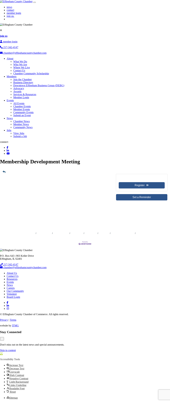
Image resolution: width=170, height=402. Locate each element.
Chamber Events (22, 106)
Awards (17, 91)
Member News (21, 124)
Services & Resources (24, 94)
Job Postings (91, 233)
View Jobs (18, 133)
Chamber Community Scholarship (31, 73)
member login (14, 13)
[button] (1, 353)
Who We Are (20, 64)
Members (11, 76)
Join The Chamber (144, 233)
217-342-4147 (10, 47)
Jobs (9, 130)
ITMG (15, 325)
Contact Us (19, 70)
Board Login (13, 297)
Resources (12, 279)
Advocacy (18, 88)
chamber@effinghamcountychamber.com (24, 52)
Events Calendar (61, 233)
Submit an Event (22, 115)
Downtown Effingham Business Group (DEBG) (38, 85)
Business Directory (23, 82)
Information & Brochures (122, 233)
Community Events (23, 112)
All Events (18, 103)
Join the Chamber (22, 79)
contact (10, 10)
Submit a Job (20, 136)
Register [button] (140, 185)
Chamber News (21, 121)
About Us (12, 273)
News (10, 118)
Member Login (21, 97)
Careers (11, 288)
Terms (13, 319)
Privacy (4, 319)
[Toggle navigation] (34, 2)
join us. (10, 16)
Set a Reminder (141, 197)
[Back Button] (4, 172)
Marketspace (77, 233)
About (10, 58)
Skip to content (8, 350)
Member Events (21, 109)
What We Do (20, 61)
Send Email (14, 219)
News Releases (44, 233)
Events (10, 100)
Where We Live (21, 67)
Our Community (15, 291)
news (9, 7)
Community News (23, 127)
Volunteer (12, 294)
